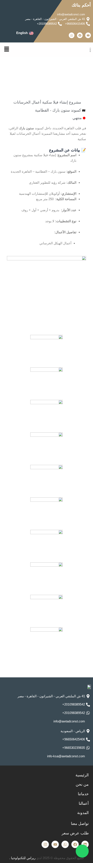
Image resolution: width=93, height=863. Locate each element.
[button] (6, 49)
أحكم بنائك (81, 5)
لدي (34, 858)
